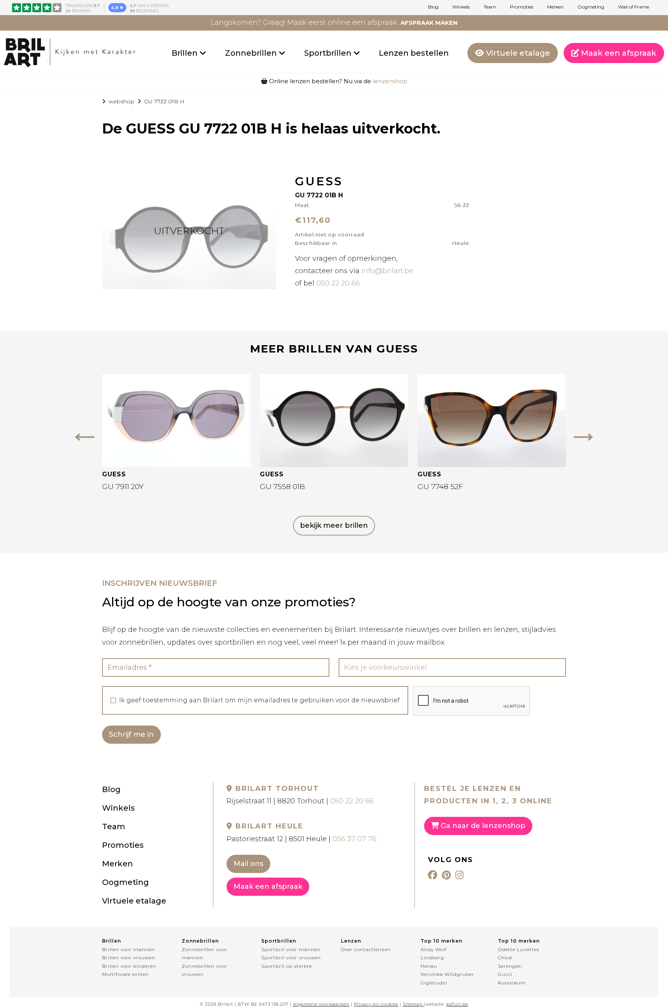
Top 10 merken (441, 941)
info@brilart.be (387, 271)
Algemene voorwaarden (321, 1004)
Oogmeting (591, 7)
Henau (429, 966)
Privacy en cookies (376, 1004)
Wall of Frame (633, 7)
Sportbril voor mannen (290, 949)
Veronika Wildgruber (447, 974)
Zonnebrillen (252, 53)
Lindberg (432, 957)
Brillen (185, 53)
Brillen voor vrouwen (128, 957)
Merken (555, 7)
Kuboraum (512, 983)
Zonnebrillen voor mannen (204, 953)
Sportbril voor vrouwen (291, 957)
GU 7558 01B (282, 486)
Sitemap (413, 1004)
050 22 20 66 (338, 283)
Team (490, 7)
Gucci (505, 974)
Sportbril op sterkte (286, 966)
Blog (433, 7)
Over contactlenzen (366, 949)
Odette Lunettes (518, 949)
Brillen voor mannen (128, 949)
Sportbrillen (328, 53)
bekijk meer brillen (334, 525)
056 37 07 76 (354, 839)
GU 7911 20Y (122, 486)
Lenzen (351, 941)
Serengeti (510, 966)
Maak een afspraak (617, 53)
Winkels (461, 7)
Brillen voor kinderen (129, 966)
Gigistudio (434, 983)
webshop (122, 101)
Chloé (505, 957)
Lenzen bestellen (414, 53)
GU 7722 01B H (164, 101)
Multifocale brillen (125, 974)
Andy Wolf (434, 949)
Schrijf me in (131, 734)
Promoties (521, 7)
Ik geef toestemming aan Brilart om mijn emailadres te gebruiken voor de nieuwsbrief (259, 700)
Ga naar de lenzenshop (482, 825)
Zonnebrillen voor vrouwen (204, 970)
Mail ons (248, 863)
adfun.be (457, 1004)
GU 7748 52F (440, 486)
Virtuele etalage (517, 53)
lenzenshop (390, 81)
